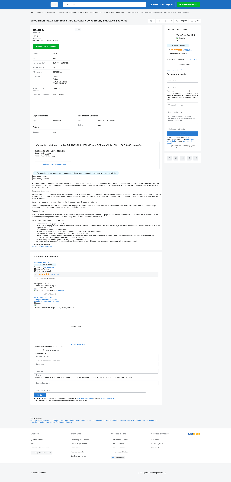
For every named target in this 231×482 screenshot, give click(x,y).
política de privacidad (85, 398)
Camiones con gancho (89, 420)
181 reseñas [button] (55, 274)
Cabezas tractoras (46, 420)
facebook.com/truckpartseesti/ (45, 299)
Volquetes (57, 420)
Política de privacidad (79, 444)
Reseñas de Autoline (78, 452)
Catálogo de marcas (78, 456)
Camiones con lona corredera (123, 420)
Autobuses (34, 420)
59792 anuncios (48, 267)
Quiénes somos (37, 440)
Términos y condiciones (80, 440)
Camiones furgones (142, 420)
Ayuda (33, 444)
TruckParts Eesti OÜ (41, 263)
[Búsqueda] (64, 4)
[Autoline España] (39, 4)
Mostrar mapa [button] (76, 326)
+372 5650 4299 (59, 290)
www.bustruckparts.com (43, 297)
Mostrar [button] (50, 290)
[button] (151, 21)
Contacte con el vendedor (46, 46)
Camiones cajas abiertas (71, 420)
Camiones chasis (105, 420)
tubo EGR (56, 58)
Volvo (55, 54)
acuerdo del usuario (108, 398)
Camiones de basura (64, 422)
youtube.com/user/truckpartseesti (46, 301)
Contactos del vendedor (40, 448)
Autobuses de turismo (47, 422)
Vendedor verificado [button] (46, 265)
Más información (173, 70)
